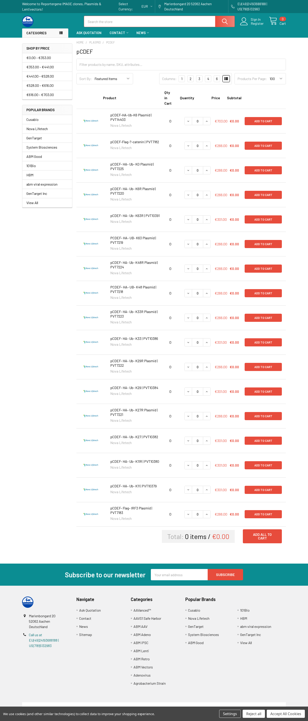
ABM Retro (141, 659)
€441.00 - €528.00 (40, 76)
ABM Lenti (141, 651)
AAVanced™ (142, 610)
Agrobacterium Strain (149, 683)
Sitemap (85, 634)
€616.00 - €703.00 (40, 94)
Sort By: (85, 78)
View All (32, 202)
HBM (29, 175)
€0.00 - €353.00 (38, 57)
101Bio (31, 166)
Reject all (253, 713)
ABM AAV (140, 626)
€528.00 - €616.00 (40, 85)
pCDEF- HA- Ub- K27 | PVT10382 (134, 437)
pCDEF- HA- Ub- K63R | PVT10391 (135, 215)
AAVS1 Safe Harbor (147, 618)
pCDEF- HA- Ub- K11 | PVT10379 (133, 486)
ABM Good (34, 156)
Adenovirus (142, 675)
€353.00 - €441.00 (40, 67)
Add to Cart (263, 121)
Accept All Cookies (285, 713)
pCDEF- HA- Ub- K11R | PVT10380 (134, 461)
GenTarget (34, 138)
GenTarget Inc (36, 193)
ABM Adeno (142, 634)
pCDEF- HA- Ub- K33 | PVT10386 (134, 338)
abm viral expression (41, 184)
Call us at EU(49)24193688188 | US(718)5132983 (44, 640)
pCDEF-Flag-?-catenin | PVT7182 (134, 142)
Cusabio (32, 119)
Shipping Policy (121, 705)
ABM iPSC (140, 642)
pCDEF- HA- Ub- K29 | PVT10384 (134, 387)
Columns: (169, 78)
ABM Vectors (143, 667)
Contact (117, 33)
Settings (230, 713)
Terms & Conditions (55, 705)
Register (257, 23)
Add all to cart (262, 536)
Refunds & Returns (187, 705)
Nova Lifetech (37, 129)
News (141, 33)
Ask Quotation (88, 33)
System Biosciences (41, 147)
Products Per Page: (252, 78)
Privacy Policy (253, 705)
